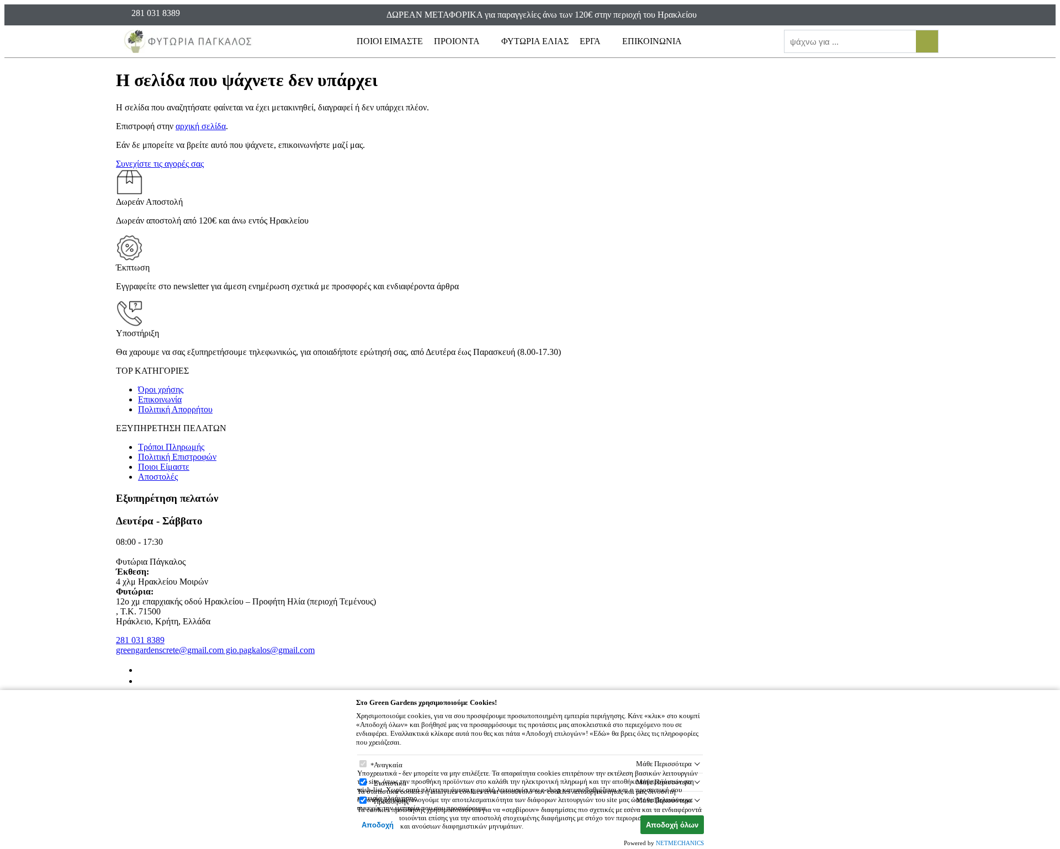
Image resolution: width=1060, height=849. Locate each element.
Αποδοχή (378, 825)
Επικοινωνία (160, 399)
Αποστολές (158, 476)
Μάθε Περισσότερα (664, 764)
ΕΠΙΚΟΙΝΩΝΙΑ (652, 41)
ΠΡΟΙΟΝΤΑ (457, 41)
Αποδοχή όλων (672, 825)
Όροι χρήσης (160, 389)
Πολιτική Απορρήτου (175, 409)
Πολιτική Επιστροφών (177, 456)
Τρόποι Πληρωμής (171, 447)
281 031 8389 (140, 640)
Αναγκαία (388, 765)
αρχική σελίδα (201, 126)
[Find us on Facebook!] (142, 670)
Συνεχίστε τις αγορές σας (160, 163)
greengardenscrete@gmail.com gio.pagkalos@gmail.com (215, 650)
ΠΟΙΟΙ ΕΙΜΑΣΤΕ (390, 41)
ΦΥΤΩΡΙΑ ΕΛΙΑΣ (535, 41)
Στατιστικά (390, 783)
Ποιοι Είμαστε (163, 466)
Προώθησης (391, 801)
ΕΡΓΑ (591, 41)
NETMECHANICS (680, 843)
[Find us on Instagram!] (142, 681)
